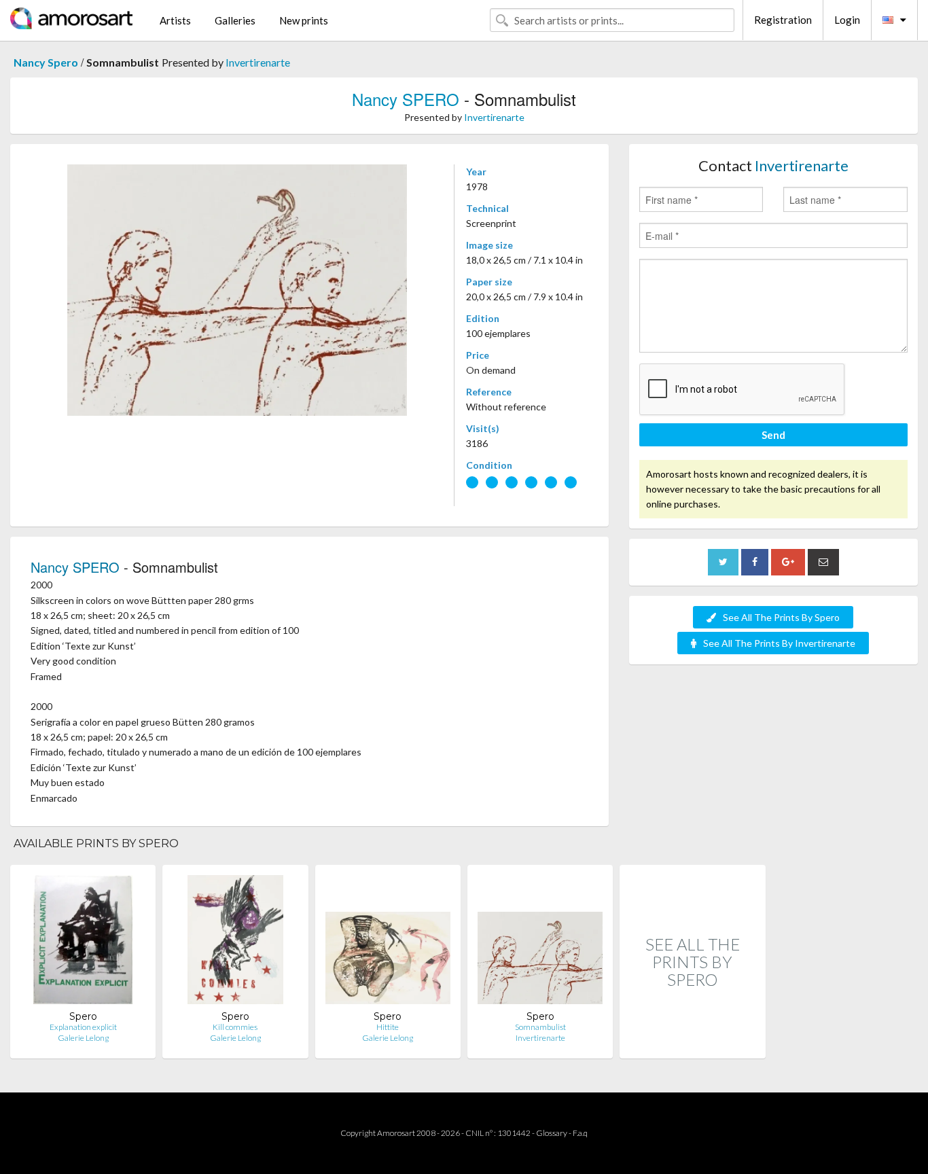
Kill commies (235, 1027)
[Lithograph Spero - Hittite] (387, 942)
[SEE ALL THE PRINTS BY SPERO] (692, 1044)
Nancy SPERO (405, 99)
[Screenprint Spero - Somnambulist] (540, 942)
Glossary (551, 1133)
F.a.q (580, 1133)
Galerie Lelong (83, 1038)
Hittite (387, 1027)
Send (773, 435)
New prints (303, 20)
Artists (175, 20)
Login (847, 20)
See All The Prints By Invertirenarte (779, 643)
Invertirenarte (258, 62)
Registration (783, 20)
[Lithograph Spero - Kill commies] (235, 942)
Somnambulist (540, 1027)
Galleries (235, 20)
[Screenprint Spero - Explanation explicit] (83, 942)
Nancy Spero (46, 62)
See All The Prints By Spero (781, 617)
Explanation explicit (83, 1027)
